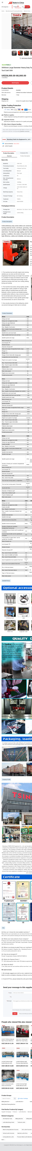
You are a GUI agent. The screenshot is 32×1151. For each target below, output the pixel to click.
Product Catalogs (23, 1098)
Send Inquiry (15, 83)
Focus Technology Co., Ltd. (19, 1145)
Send (15, 1013)
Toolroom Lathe (21, 1122)
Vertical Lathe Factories (8, 1133)
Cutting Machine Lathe (8, 1137)
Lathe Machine (19, 1101)
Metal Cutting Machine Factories (10, 1129)
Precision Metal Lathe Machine (24, 1137)
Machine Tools (27, 11)
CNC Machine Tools (7, 1118)
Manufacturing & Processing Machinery (14, 11)
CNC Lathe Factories (27, 1129)
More (3, 1139)
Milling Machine (5, 1101)
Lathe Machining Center (8, 1122)
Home (3, 11)
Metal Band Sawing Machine (8, 1104)
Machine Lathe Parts (22, 1133)
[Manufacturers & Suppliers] (16, 2)
